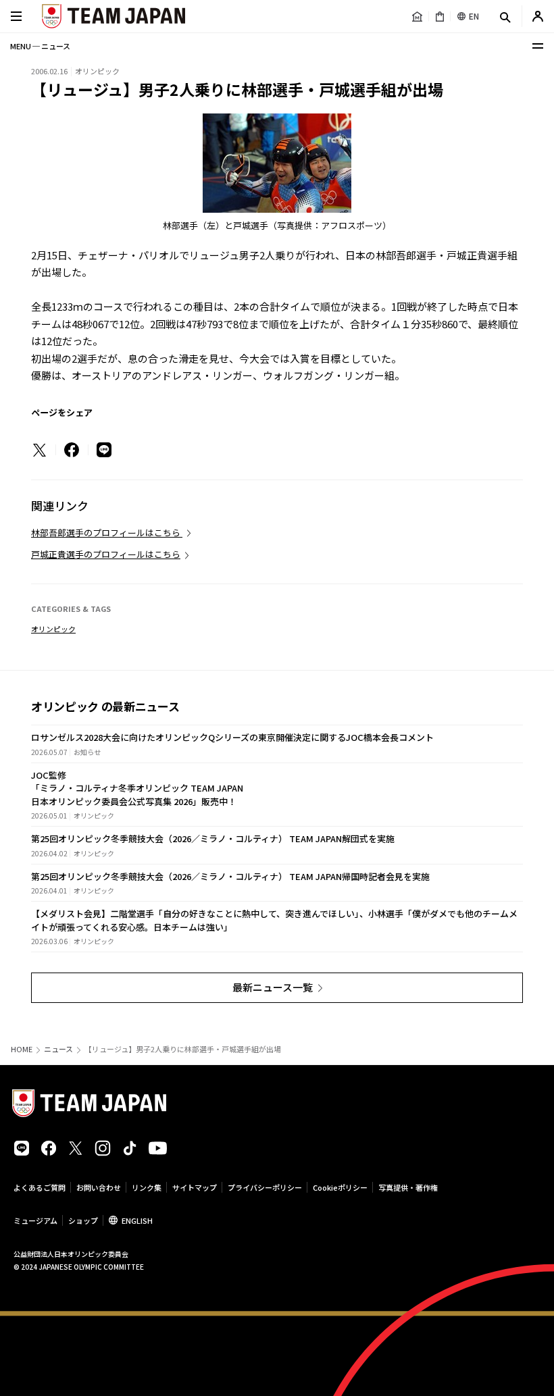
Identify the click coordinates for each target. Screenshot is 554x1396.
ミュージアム (35, 1220)
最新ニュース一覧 (272, 987)
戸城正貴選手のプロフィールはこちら (105, 554)
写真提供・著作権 (408, 1187)
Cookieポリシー (340, 1187)
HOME (21, 1049)
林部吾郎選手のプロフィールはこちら (106, 532)
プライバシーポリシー (265, 1187)
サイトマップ (194, 1187)
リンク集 (146, 1187)
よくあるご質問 (40, 1187)
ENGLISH (137, 1220)
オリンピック (53, 628)
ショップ (83, 1220)
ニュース (58, 1049)
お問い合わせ (98, 1187)
